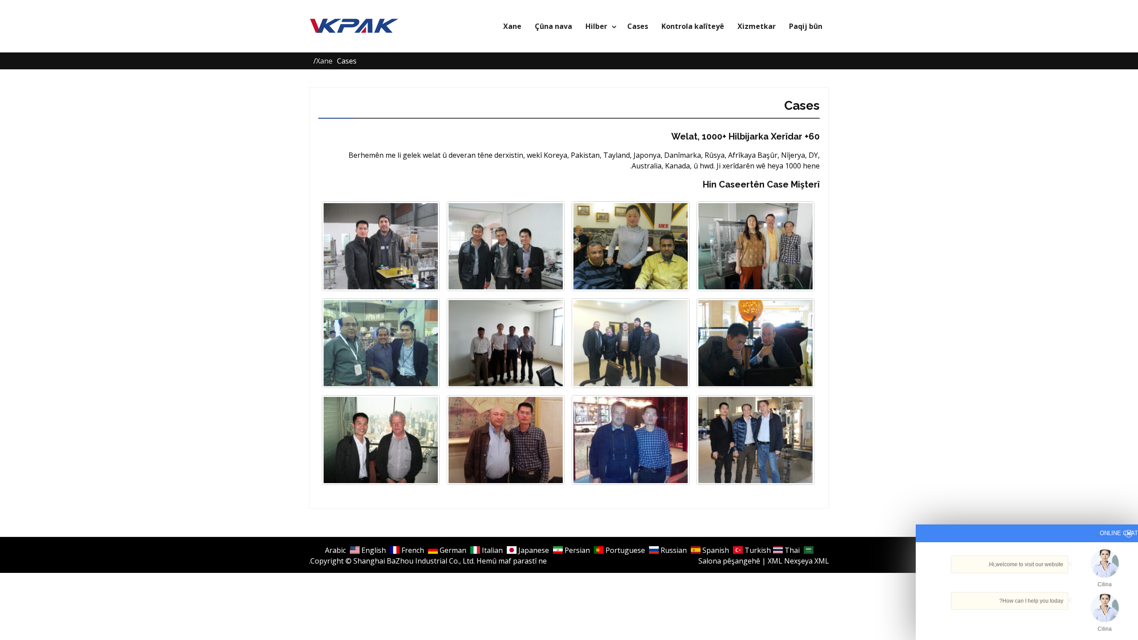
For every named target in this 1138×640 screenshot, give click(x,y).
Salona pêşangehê (729, 561)
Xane (512, 26)
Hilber (596, 26)
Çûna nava (553, 26)
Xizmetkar (756, 26)
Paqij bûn (805, 26)
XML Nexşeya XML (798, 561)
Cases (637, 26)
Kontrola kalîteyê (692, 26)
